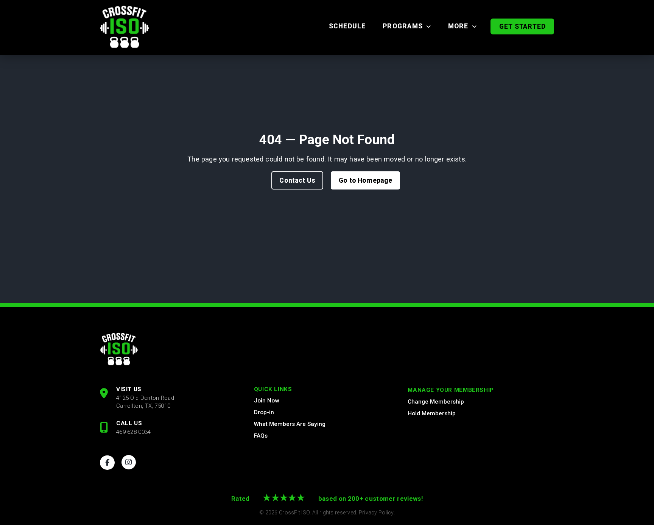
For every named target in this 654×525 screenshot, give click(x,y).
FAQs (261, 435)
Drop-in (264, 412)
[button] (522, 26)
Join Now (266, 400)
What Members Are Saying (289, 424)
